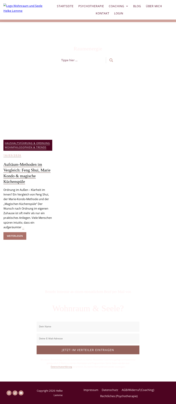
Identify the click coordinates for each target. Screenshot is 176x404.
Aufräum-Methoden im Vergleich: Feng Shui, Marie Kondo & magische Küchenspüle (27, 171)
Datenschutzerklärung (61, 366)
